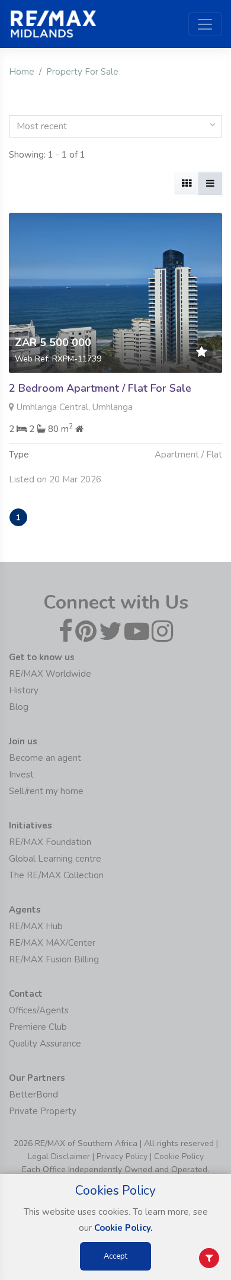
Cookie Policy (179, 1156)
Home (21, 72)
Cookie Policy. (123, 1228)
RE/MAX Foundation (50, 842)
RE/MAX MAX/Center (52, 943)
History (23, 690)
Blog (18, 707)
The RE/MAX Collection (56, 875)
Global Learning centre (55, 859)
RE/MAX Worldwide (50, 674)
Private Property (42, 1111)
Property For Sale (82, 72)
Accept (115, 1256)
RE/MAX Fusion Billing (54, 959)
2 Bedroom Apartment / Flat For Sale (100, 388)
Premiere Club (38, 1027)
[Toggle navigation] (205, 24)
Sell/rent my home (46, 791)
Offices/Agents (39, 1010)
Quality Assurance (45, 1043)
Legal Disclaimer (59, 1156)
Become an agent (45, 758)
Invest (21, 774)
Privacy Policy (122, 1156)
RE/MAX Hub (36, 926)
